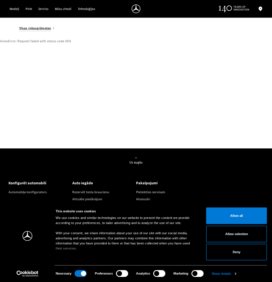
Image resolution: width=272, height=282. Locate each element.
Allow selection (236, 234)
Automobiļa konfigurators (27, 192)
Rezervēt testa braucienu (90, 192)
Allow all (236, 215)
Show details (221, 273)
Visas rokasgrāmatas (35, 28)
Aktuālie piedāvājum (87, 199)
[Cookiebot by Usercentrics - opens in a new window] (27, 274)
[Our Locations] (260, 9)
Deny (236, 252)
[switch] (122, 273)
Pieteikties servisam (150, 192)
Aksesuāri (143, 199)
